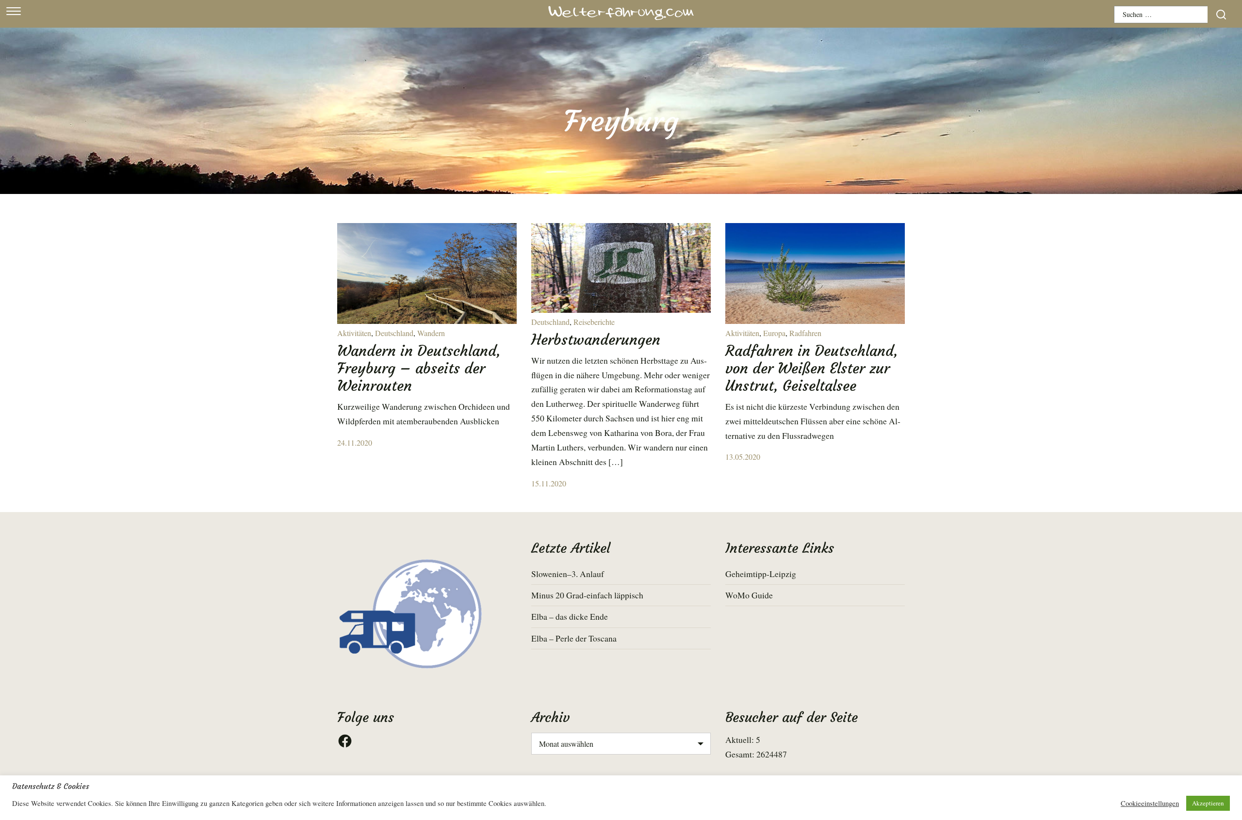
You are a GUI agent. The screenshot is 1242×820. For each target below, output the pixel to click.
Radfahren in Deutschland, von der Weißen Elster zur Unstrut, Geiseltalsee (811, 368)
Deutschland (394, 333)
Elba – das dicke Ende (569, 616)
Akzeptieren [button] (1208, 803)
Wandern (431, 333)
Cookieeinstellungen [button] (1150, 803)
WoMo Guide (749, 595)
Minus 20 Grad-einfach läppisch (587, 595)
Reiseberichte (594, 322)
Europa (774, 333)
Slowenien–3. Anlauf (567, 573)
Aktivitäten (354, 333)
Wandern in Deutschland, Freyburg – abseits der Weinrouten (419, 368)
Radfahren (805, 333)
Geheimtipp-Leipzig (760, 573)
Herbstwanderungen (595, 340)
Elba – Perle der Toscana (574, 638)
